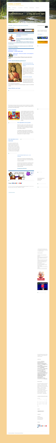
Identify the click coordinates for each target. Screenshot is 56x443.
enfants (42, 367)
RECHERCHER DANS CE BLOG (41, 25)
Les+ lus (38, 371)
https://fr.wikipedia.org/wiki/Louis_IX (19, 60)
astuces (43, 362)
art (42, 362)
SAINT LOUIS (15, 187)
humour (39, 370)
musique (45, 372)
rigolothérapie (39, 375)
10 (37, 402)
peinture (43, 374)
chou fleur (17, 186)
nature (39, 374)
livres (40, 371)
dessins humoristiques (42, 366)
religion (13, 187)
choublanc (23, 187)
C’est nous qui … (14, 7)
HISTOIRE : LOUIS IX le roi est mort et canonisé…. (18, 25)
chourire (38, 364)
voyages (45, 378)
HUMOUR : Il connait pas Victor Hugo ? (42, 260)
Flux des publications (40, 417)
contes (44, 364)
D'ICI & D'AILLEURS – (39, 392)
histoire (11, 187)
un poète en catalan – (40, 390)
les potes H (27, 186)
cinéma (41, 364)
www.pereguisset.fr (39, 179)
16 (46, 402)
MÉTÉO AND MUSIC (31, 7)
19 (40, 403)
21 (43, 403)
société (41, 376)
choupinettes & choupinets (22, 186)
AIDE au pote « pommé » (11, 9)
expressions (39, 368)
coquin (47, 364)
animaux (39, 362)
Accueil (9, 7)
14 (43, 402)
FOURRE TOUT (37, 7)
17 (37, 403)
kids (42, 370)
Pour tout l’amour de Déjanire (41, 263)
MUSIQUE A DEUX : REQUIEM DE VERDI (42, 268)
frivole (40, 369)
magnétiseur (40, 372)
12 (40, 402)
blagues (39, 363)
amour (42, 361)
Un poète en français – (40, 388)
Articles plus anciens (11, 192)
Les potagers (26, 7)
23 (46, 403)
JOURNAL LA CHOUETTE (14, 4)
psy (41, 375)
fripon (38, 369)
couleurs (38, 365)
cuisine (41, 365)
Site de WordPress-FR (40, 419)
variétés (43, 377)
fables (42, 368)
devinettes (38, 367)
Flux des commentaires (40, 418)
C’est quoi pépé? (20, 7)
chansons (43, 363)
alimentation (39, 361)
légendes (43, 371)
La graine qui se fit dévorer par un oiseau (42, 259)
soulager (39, 377)
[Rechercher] (46, 27)
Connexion (38, 416)
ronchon (43, 375)
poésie (38, 375)
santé (38, 376)
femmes (45, 368)
